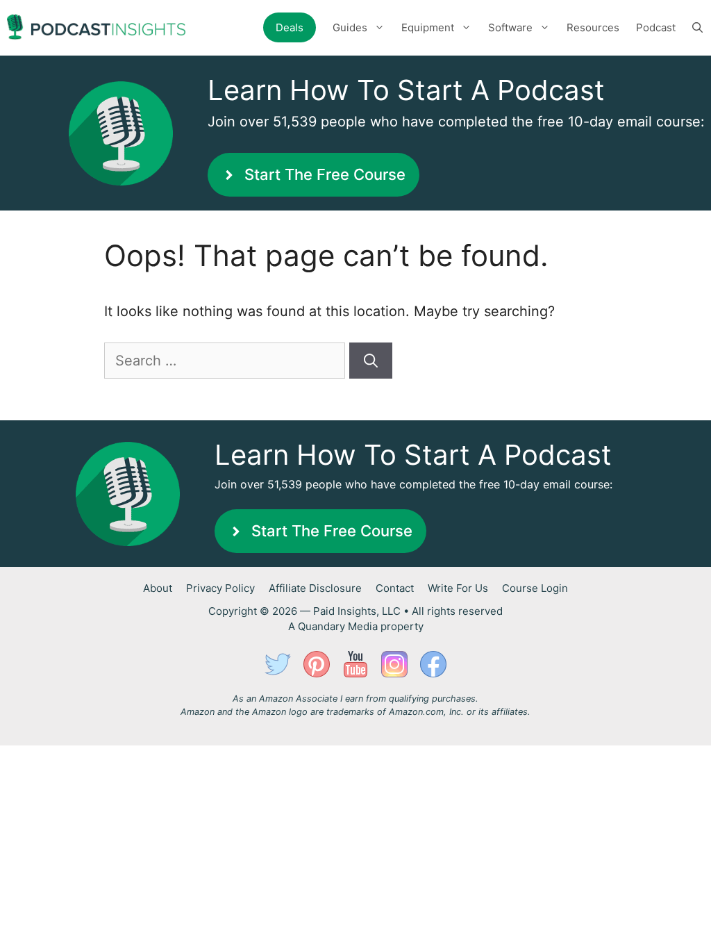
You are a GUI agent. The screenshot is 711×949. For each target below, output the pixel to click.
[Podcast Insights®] (96, 28)
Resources (593, 27)
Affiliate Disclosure (315, 588)
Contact (395, 588)
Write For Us (458, 588)
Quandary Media (338, 626)
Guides (350, 27)
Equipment (427, 27)
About (157, 588)
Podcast (656, 27)
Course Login (535, 588)
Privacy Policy (220, 588)
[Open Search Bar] (697, 28)
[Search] (370, 361)
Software (510, 27)
